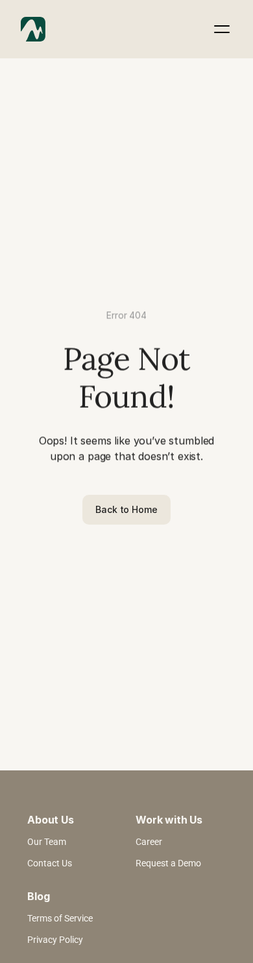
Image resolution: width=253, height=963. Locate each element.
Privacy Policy (55, 939)
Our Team (46, 842)
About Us (50, 819)
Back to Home (126, 509)
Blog (38, 896)
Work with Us (169, 819)
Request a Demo (168, 863)
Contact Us (49, 863)
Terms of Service (60, 918)
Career (149, 842)
